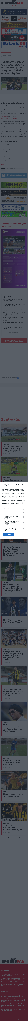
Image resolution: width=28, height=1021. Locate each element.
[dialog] (14, 510)
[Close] (25, 485)
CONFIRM (8, 534)
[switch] (23, 512)
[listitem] (14, 509)
